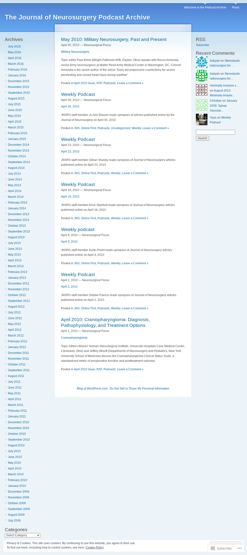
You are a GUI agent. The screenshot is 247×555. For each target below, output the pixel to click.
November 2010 (18, 428)
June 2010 (15, 457)
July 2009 (14, 520)
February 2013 (17, 272)
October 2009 (17, 503)
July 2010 (14, 451)
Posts (235, 7)
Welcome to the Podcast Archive (205, 7)
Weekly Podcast (78, 94)
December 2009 (18, 491)
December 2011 (18, 353)
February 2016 (17, 69)
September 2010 (19, 439)
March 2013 (16, 266)
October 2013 (17, 225)
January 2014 (17, 208)
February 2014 (17, 202)
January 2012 (17, 347)
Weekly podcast (77, 229)
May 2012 (14, 324)
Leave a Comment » (130, 83)
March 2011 (15, 405)
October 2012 (17, 295)
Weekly (136, 128)
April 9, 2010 (69, 241)
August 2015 (16, 98)
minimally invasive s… (224, 85)
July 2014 (14, 173)
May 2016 (14, 52)
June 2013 (15, 249)
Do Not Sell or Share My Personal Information (139, 388)
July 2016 (14, 46)
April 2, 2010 (69, 286)
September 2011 (19, 370)
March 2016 (16, 64)
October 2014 (17, 156)
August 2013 (16, 237)
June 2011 (15, 387)
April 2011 (14, 399)
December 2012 (18, 283)
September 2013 (19, 231)
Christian (216, 100)
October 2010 (17, 434)
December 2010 (18, 422)
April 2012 (14, 329)
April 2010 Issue (84, 83)
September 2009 (19, 509)
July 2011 (14, 381)
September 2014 (19, 162)
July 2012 (14, 312)
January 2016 (17, 75)
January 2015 (17, 139)
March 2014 (16, 196)
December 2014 (18, 144)
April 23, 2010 (70, 151)
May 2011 (14, 393)
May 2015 (14, 116)
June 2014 (15, 179)
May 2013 (14, 254)
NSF (99, 83)
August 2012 (16, 306)
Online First (88, 128)
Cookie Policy (95, 547)
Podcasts (109, 83)
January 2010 (17, 486)
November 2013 (18, 220)
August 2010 (16, 445)
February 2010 (17, 480)
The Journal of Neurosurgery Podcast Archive (77, 17)
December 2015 (18, 81)
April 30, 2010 (70, 106)
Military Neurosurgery (75, 51)
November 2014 (18, 150)
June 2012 (15, 318)
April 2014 (14, 191)
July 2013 (14, 243)
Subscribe (202, 45)
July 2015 (14, 104)
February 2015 (17, 133)
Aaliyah (215, 60)
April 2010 (14, 468)
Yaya (213, 117)
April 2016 (14, 58)
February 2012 (17, 341)
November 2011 (18, 358)
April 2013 (14, 260)
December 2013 (18, 214)
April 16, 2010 (70, 196)
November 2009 (18, 497)
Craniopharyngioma (74, 337)
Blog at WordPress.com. (92, 388)
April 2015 (14, 121)
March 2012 (16, 335)
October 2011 (17, 364)
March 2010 (16, 474)
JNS (77, 128)
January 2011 (17, 416)
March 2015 (16, 127)
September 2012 (19, 301)
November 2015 (18, 87)
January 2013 (17, 277)
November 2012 (18, 289)
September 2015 (19, 92)
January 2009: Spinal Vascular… (223, 105)
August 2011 (16, 376)
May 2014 (14, 185)
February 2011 (17, 410)
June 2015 (15, 110)
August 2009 (16, 514)
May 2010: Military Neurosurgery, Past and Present (113, 39)
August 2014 (16, 168)
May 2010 (14, 462)
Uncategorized (120, 128)
